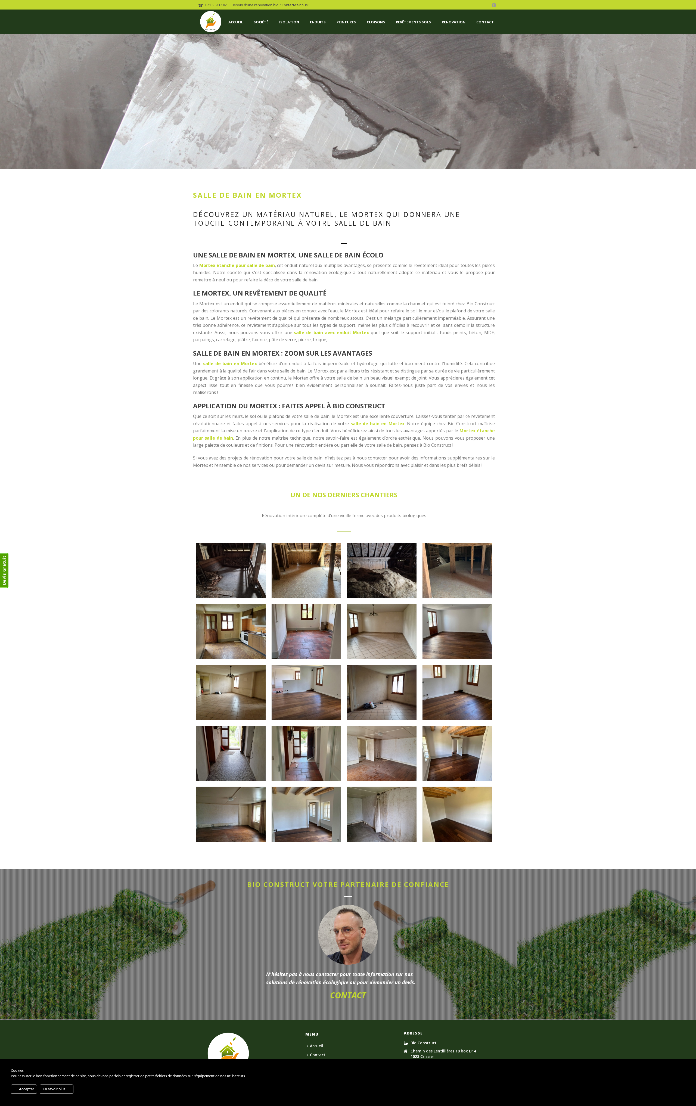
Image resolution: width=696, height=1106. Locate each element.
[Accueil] (228, 1053)
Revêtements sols (413, 22)
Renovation (453, 22)
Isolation (289, 22)
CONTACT (348, 995)
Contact (485, 22)
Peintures (346, 22)
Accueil (235, 22)
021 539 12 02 (216, 4)
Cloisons (376, 22)
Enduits (318, 22)
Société (261, 22)
